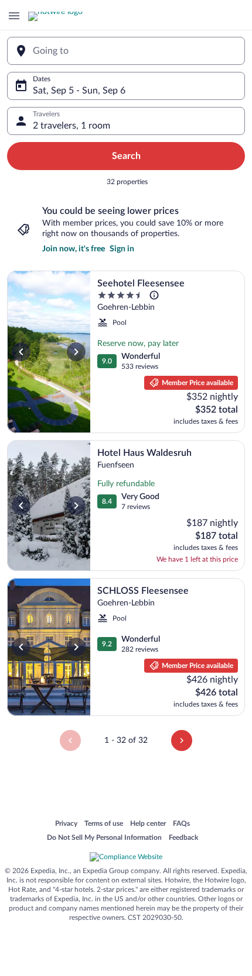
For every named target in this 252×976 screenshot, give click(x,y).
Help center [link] (148, 824)
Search (126, 156)
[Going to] (126, 51)
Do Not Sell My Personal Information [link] (104, 838)
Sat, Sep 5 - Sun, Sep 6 (79, 90)
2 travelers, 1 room (71, 125)
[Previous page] (70, 740)
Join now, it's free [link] (73, 249)
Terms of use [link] (103, 824)
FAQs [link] (181, 824)
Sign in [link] (122, 249)
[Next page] (181, 740)
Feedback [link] (183, 838)
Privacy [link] (66, 824)
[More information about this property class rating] (154, 295)
